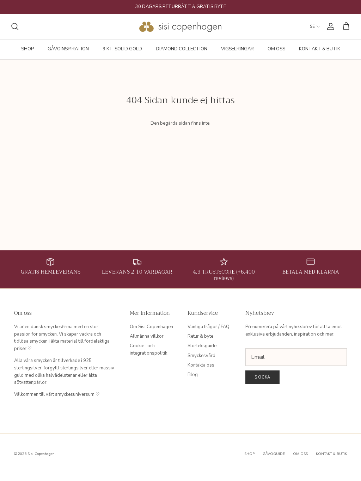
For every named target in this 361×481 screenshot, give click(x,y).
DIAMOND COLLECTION (181, 49)
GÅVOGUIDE (274, 453)
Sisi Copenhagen (41, 453)
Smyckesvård (201, 355)
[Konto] (329, 26)
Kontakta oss (201, 365)
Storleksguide (202, 346)
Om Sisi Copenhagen (151, 327)
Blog (193, 374)
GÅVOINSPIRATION (68, 49)
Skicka (262, 377)
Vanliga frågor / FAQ (209, 327)
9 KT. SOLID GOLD (122, 49)
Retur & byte (200, 336)
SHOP (27, 49)
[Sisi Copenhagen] (180, 26)
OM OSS (276, 49)
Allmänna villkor (147, 336)
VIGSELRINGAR (237, 49)
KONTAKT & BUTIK (319, 49)
